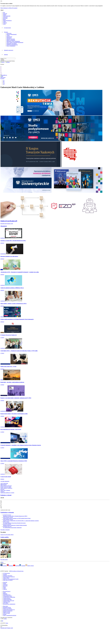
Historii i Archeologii (11, 40)
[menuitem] (30, 28)
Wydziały (6, 32)
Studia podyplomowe (7, 20)
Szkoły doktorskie (6, 15)
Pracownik (5, 18)
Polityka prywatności (7, 608)
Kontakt (4, 614)
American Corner (6, 601)
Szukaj (2, 58)
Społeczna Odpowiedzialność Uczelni (10, 579)
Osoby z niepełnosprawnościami (9, 615)
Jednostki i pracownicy (8, 50)
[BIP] (2, 76)
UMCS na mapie (6, 613)
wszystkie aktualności (5, 481)
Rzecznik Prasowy (7, 591)
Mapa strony (3, 77)
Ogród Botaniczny (7, 594)
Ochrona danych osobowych (9, 609)
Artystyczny (9, 33)
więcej (4, 24)
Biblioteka (5, 593)
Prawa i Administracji (11, 45)
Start (4, 12)
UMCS (5, 618)
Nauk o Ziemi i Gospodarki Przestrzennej (15, 42)
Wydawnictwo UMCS (7, 596)
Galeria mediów (5, 537)
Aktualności (4, 226)
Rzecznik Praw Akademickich (9, 604)
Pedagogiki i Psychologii (12, 43)
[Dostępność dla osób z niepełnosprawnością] (4, 75)
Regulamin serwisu (7, 607)
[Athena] (8, 62)
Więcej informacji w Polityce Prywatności (9, 7)
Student (4, 14)
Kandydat (5, 13)
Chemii (8, 35)
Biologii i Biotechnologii (11, 34)
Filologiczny (9, 37)
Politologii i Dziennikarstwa (12, 44)
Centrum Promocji (6, 598)
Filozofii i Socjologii (11, 39)
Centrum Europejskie (7, 599)
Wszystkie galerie (4, 559)
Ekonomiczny (9, 36)
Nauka (4, 592)
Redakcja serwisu (6, 611)
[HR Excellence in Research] (16, 571)
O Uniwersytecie (7, 27)
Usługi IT (5, 22)
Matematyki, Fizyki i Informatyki (13, 41)
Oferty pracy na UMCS (8, 580)
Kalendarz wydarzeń (6, 495)
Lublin (4, 21)
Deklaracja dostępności (7, 610)
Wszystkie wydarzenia (5, 529)
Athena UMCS (6, 577)
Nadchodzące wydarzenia (7, 512)
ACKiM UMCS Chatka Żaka (9, 597)
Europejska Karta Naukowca (9, 576)
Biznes (4, 19)
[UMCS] (3, 62)
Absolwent (5, 17)
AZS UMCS (5, 602)
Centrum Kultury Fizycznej (8, 600)
